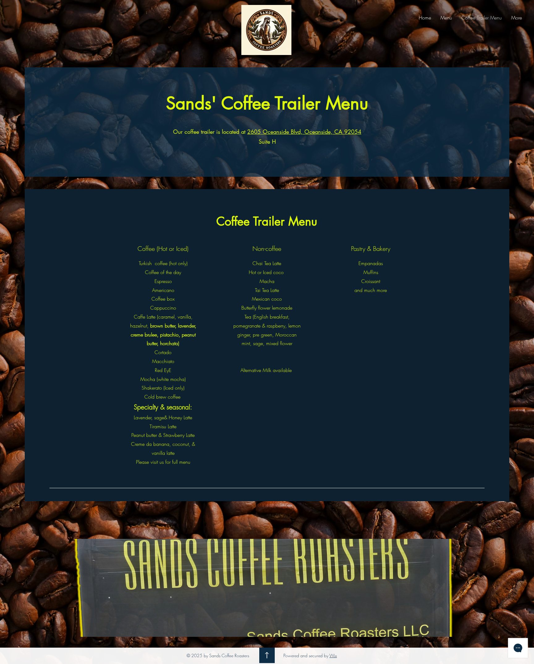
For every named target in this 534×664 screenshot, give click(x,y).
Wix (333, 655)
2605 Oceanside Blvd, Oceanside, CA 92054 (304, 131)
